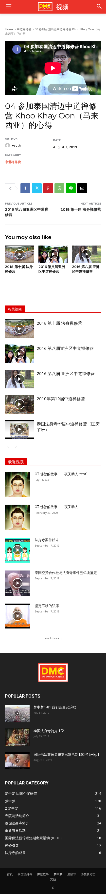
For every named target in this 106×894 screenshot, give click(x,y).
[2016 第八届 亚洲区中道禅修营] (86, 254)
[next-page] (16, 447)
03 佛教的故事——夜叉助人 (56, 507)
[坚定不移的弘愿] (17, 616)
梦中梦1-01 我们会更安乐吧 (55, 707)
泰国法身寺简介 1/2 (49, 731)
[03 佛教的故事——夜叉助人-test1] (17, 484)
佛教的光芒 (88, 874)
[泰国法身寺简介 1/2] (17, 737)
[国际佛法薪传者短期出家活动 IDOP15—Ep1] (17, 760)
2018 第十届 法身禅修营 (80, 209)
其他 (53, 879)
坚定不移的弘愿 (47, 606)
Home (9, 29)
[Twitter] (37, 188)
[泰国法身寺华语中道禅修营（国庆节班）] (19, 429)
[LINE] (71, 188)
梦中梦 (57, 874)
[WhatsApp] (59, 188)
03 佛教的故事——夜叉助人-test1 (61, 474)
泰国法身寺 (25, 874)
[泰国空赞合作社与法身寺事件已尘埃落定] (17, 583)
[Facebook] (25, 188)
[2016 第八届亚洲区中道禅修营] (53, 254)
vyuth (16, 145)
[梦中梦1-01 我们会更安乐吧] (17, 713)
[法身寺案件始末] (17, 550)
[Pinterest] (48, 188)
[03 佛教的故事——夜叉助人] (17, 517)
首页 (10, 874)
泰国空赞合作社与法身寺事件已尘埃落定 (66, 573)
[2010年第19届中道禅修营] (19, 404)
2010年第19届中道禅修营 (61, 398)
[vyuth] (8, 145)
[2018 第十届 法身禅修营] (19, 254)
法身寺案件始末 (47, 540)
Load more (51, 638)
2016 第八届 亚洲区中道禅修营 (86, 269)
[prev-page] (8, 447)
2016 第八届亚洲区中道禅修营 (51, 269)
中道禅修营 (24, 29)
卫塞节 (71, 874)
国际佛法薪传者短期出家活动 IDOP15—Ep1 (66, 755)
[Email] (82, 188)
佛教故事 (43, 874)
